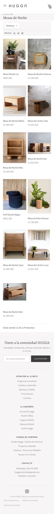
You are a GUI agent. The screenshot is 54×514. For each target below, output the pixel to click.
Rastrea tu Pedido (27, 389)
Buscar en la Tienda (27, 454)
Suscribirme (40, 359)
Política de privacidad (12, 505)
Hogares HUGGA (27, 420)
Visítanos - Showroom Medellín (27, 450)
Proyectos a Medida (27, 446)
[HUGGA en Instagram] (27, 491)
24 (18, 33)
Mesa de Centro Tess (38, 120)
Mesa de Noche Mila (13, 167)
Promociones (27, 393)
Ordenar (10, 25)
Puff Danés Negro (11, 214)
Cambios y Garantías (27, 385)
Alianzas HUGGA (27, 424)
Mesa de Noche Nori (13, 311)
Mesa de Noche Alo (37, 158)
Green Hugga (27, 428)
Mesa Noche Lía (11, 74)
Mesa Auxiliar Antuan (38, 218)
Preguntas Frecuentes (27, 381)
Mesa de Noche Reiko (13, 120)
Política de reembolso (30, 500)
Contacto (27, 398)
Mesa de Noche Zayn (13, 265)
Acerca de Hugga (27, 411)
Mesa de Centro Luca (38, 265)
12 (14, 33)
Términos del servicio (11, 500)
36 (22, 33)
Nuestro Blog (27, 415)
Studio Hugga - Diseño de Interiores (27, 441)
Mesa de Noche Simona (39, 74)
